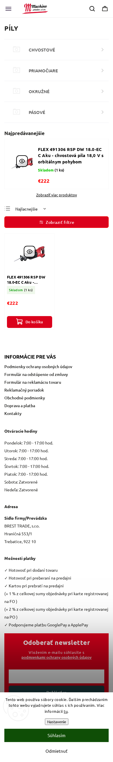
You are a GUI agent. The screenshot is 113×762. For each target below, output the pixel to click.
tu (66, 711)
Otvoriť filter (56, 222)
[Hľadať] (92, 8)
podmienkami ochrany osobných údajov (56, 657)
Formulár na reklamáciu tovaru (32, 382)
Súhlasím (56, 735)
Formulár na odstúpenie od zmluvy (36, 374)
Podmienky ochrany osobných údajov (38, 366)
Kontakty (12, 413)
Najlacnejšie (26, 208)
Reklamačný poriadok (24, 390)
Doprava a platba (19, 405)
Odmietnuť (56, 751)
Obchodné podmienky (24, 398)
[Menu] (8, 8)
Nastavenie (56, 721)
